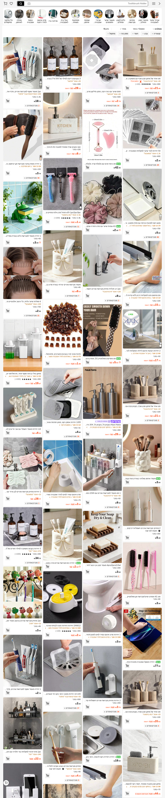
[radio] (154, 16)
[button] (159, 3)
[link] (11, 3)
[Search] (20, 3)
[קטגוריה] (154, 3)
